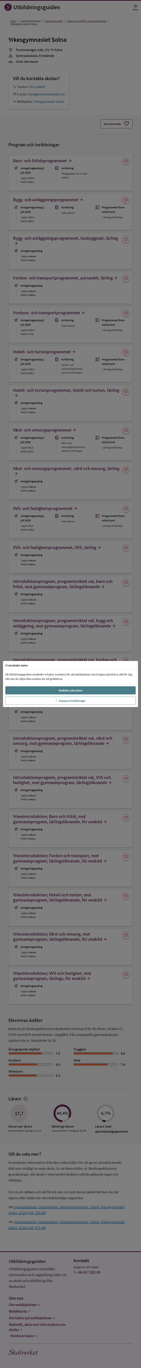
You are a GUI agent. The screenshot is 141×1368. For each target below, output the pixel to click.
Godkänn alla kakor (71, 690)
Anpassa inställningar (72, 701)
